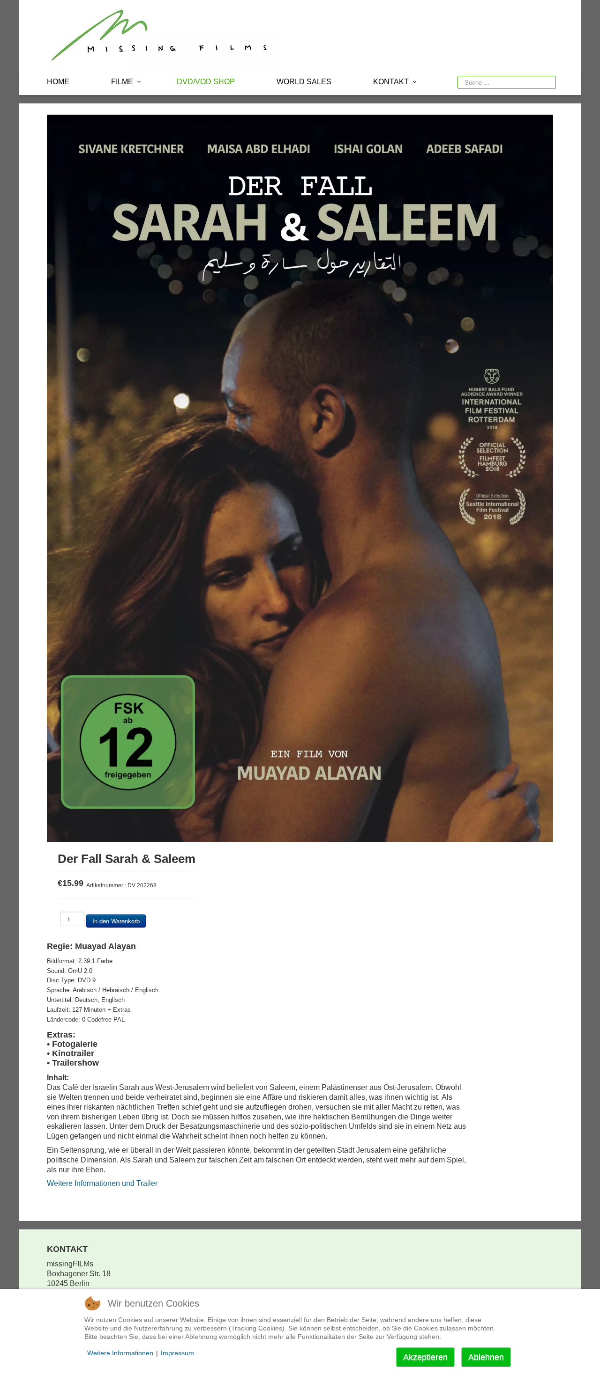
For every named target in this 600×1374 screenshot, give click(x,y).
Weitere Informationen (120, 1353)
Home (58, 82)
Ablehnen (486, 1357)
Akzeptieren (425, 1357)
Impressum (177, 1353)
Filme (122, 82)
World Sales (304, 82)
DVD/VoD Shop (206, 82)
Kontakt (391, 82)
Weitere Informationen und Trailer (102, 1183)
